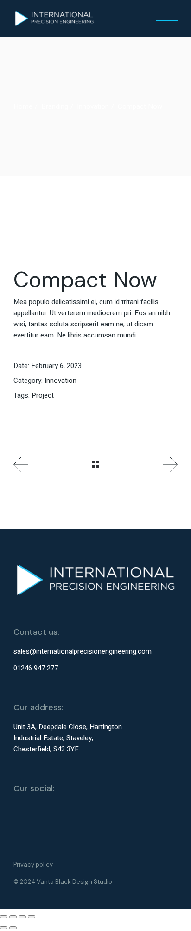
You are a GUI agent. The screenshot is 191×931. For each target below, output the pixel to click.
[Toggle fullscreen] (13, 916)
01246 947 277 (35, 668)
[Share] (22, 916)
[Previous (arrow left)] (3, 927)
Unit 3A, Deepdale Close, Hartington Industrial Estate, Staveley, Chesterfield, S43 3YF (67, 738)
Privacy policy (33, 865)
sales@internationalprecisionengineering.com (82, 651)
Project (43, 395)
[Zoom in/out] (3, 916)
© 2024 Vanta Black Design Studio (62, 882)
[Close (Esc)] (31, 916)
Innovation (60, 380)
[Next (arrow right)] (13, 927)
